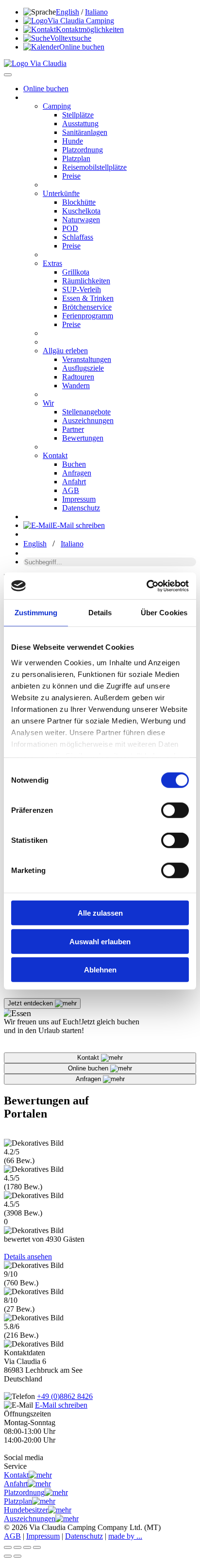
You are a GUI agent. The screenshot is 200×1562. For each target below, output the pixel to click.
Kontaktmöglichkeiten (90, 29)
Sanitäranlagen (84, 132)
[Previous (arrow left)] (8, 1556)
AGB (70, 490)
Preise (71, 176)
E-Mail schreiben (78, 525)
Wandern (76, 385)
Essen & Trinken (88, 298)
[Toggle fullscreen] (27, 1547)
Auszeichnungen (88, 420)
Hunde (72, 141)
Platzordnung (82, 150)
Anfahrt (74, 481)
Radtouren (78, 377)
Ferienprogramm (87, 316)
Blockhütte (79, 202)
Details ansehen (28, 1256)
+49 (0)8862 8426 (65, 1396)
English (67, 12)
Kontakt (55, 455)
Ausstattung (80, 123)
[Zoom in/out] (37, 1547)
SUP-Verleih (81, 289)
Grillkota (75, 272)
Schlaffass (77, 237)
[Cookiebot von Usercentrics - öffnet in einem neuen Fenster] (146, 585)
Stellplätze (78, 115)
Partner (73, 429)
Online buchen (81, 47)
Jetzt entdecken (31, 1003)
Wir (48, 403)
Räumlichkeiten (86, 281)
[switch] (175, 810)
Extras (52, 263)
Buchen (74, 464)
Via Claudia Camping (81, 20)
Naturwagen (81, 219)
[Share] (17, 1547)
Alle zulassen (100, 913)
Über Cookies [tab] (164, 612)
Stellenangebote (86, 412)
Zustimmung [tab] (36, 612)
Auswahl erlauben (100, 941)
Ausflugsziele (83, 368)
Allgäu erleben (65, 350)
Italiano (96, 12)
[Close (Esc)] (8, 1547)
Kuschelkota (81, 211)
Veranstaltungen (86, 359)
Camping (57, 106)
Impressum (79, 499)
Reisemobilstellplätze (94, 167)
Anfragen (76, 473)
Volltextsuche (70, 38)
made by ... (125, 1536)
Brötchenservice (87, 307)
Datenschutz (81, 508)
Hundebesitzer (26, 1510)
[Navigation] (8, 74)
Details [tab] (100, 612)
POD (70, 228)
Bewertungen (82, 438)
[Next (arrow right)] (17, 1556)
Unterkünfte (61, 193)
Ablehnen (100, 970)
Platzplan (76, 158)
